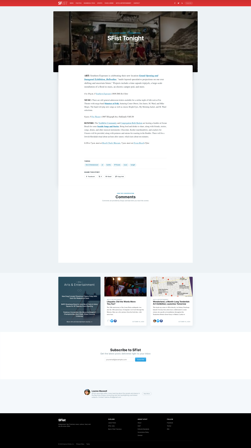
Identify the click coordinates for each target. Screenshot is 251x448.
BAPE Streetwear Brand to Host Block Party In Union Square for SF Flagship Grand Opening (79, 305)
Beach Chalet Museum (111, 143)
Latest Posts (112, 423)
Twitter (169, 426)
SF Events (117, 165)
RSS (168, 429)
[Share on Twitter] (112, 321)
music (125, 165)
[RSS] (182, 3)
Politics (78, 3)
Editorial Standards (143, 429)
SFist (62, 420)
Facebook (170, 423)
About (139, 423)
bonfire (108, 165)
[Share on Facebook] (115, 321)
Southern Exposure (103, 93)
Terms (88, 444)
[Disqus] (125, 231)
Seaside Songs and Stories (108, 126)
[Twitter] (178, 3)
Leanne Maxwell (135, 33)
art (102, 165)
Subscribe (189, 3)
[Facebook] (175, 3)
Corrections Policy (143, 432)
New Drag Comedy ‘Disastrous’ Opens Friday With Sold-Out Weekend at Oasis (79, 297)
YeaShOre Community (107, 123)
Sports (99, 3)
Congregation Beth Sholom (131, 123)
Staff (139, 426)
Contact (137, 3)
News (72, 3)
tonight (133, 165)
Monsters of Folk (111, 103)
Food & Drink (109, 3)
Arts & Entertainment (123, 3)
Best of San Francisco (115, 429)
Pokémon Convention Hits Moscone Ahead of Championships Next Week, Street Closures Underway (79, 314)
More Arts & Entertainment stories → (79, 322)
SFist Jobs (111, 426)
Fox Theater (96, 116)
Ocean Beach (138, 143)
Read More (147, 393)
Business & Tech (89, 3)
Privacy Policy (80, 444)
